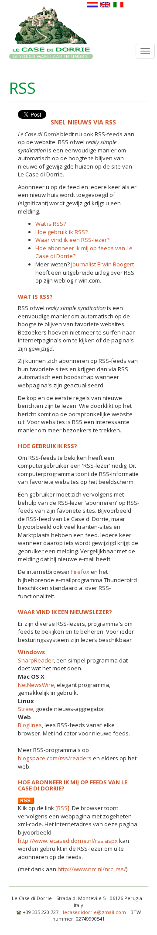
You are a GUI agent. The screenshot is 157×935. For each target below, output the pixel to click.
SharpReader (36, 660)
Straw (25, 709)
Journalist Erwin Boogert (102, 264)
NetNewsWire (36, 685)
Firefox (80, 572)
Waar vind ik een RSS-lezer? (72, 240)
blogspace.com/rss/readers (55, 758)
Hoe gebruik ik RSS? (61, 232)
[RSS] (62, 808)
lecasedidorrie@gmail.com (94, 912)
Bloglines (30, 725)
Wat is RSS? (50, 224)
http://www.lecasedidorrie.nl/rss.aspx (68, 841)
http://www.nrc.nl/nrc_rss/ (92, 869)
